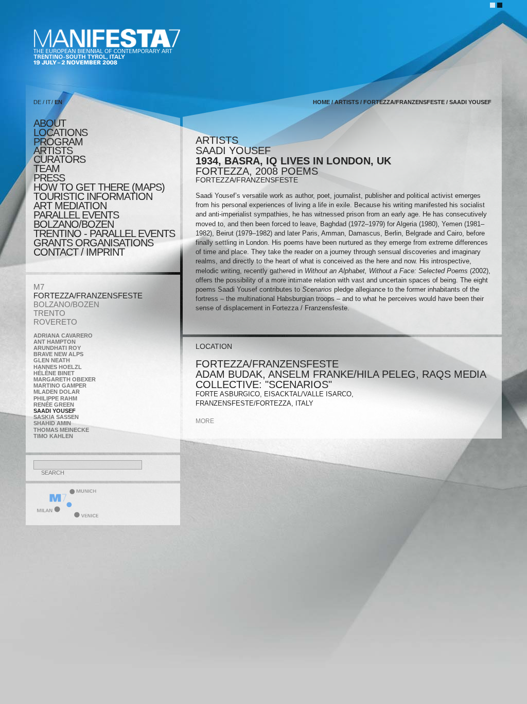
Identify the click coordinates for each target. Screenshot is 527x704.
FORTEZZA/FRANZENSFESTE (88, 295)
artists (53, 150)
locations (60, 132)
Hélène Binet (54, 373)
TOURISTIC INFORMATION (92, 196)
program (58, 141)
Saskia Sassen (56, 417)
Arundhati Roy (57, 348)
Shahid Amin (52, 423)
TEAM (46, 168)
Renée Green (53, 404)
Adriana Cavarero (63, 335)
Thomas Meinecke (61, 430)
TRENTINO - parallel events (104, 233)
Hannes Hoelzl (57, 367)
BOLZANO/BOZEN (66, 304)
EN (58, 102)
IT (48, 102)
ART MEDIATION (70, 205)
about (49, 123)
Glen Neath (51, 360)
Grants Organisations (93, 242)
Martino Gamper (59, 385)
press (49, 177)
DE (37, 102)
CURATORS (59, 159)
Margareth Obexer (64, 379)
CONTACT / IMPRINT (79, 252)
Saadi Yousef (54, 411)
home (321, 102)
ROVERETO (55, 321)
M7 (38, 286)
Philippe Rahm (55, 398)
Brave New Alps (58, 354)
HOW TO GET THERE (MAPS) (99, 187)
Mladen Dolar (56, 392)
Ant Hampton (54, 342)
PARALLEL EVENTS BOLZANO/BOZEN (76, 219)
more (205, 421)
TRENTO (49, 313)
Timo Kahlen (53, 436)
